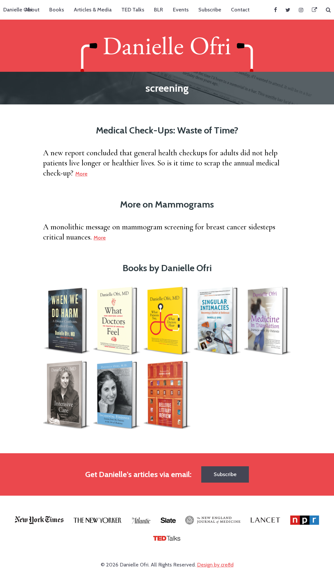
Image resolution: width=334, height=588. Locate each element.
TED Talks (132, 10)
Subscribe (209, 10)
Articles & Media (93, 10)
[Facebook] (275, 10)
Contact (240, 10)
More (81, 174)
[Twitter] (288, 10)
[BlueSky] (314, 10)
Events (181, 10)
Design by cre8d (215, 565)
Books (56, 10)
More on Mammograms (167, 204)
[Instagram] (301, 10)
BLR (158, 10)
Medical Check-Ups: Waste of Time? (167, 130)
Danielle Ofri (17, 10)
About (32, 10)
